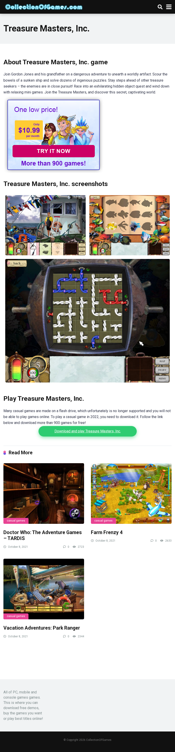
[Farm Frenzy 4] (131, 493)
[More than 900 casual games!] (53, 172)
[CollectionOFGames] (43, 6)
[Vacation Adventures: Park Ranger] (43, 589)
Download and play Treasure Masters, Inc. (87, 431)
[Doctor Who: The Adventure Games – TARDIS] (43, 493)
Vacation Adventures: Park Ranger (41, 628)
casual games (16, 520)
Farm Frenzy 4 (107, 532)
